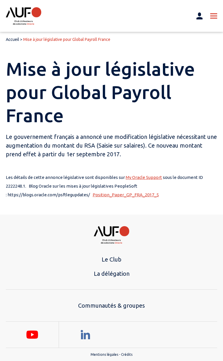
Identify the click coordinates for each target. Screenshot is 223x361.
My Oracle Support (144, 177)
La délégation (112, 273)
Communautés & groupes (111, 305)
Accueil (12, 39)
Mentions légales (104, 354)
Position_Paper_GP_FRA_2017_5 (126, 194)
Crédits (126, 354)
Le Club (111, 259)
